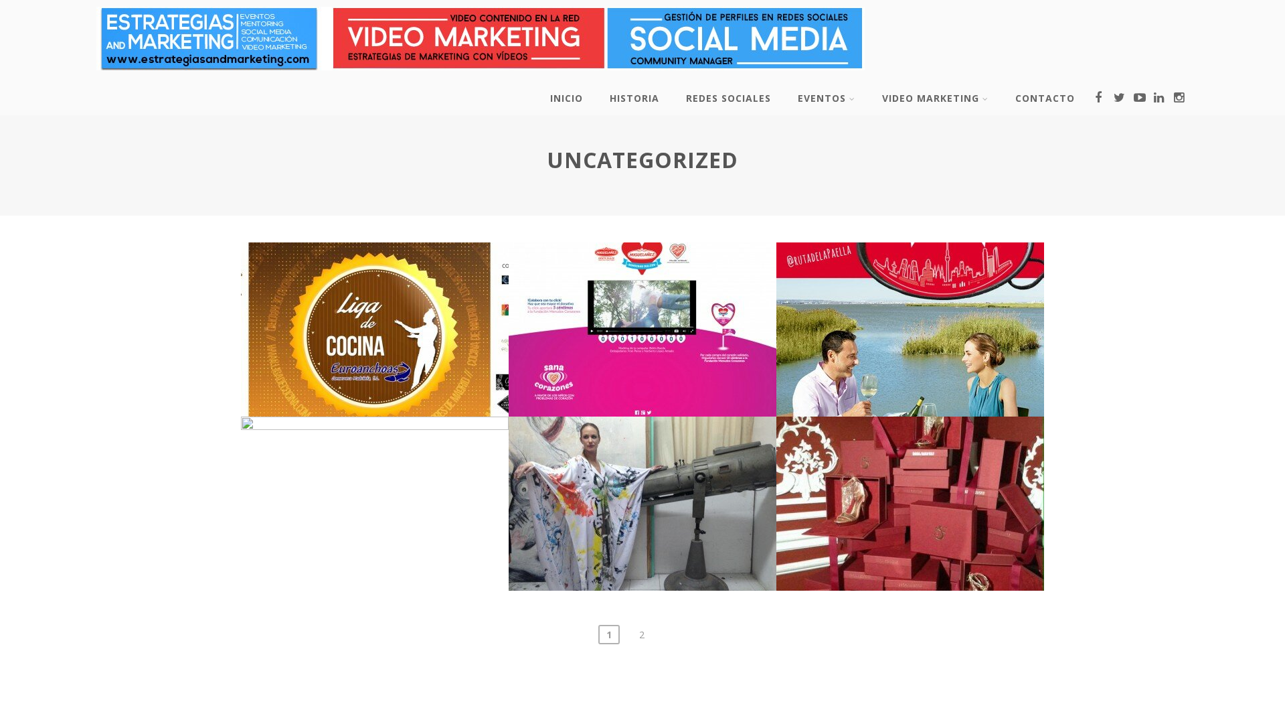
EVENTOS (822, 98)
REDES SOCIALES (728, 98)
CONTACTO (1045, 98)
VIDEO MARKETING (930, 98)
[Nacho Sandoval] (480, 73)
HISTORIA (634, 98)
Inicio (566, 98)
